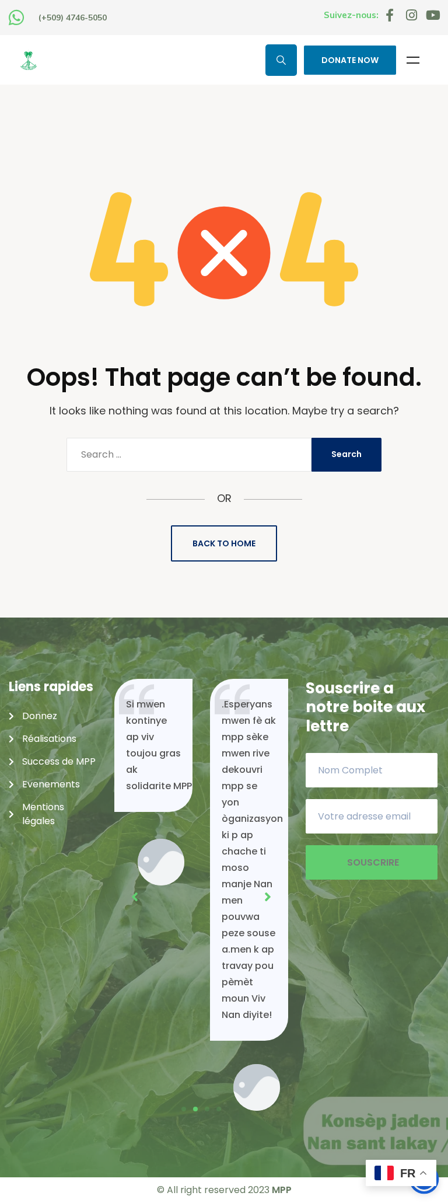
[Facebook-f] (389, 15)
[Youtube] (432, 15)
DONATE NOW (350, 60)
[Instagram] (411, 15)
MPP (282, 1190)
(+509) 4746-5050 (72, 17)
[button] (183, 1109)
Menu (413, 60)
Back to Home (224, 543)
